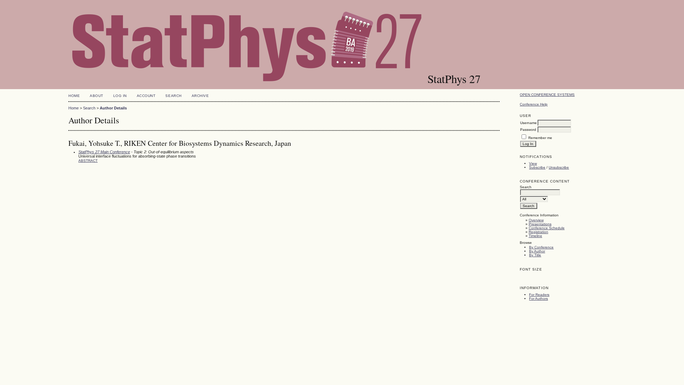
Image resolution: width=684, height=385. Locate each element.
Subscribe (537, 167)
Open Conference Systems (547, 95)
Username (528, 123)
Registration (538, 232)
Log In (120, 96)
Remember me (540, 138)
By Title (535, 255)
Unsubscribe (559, 167)
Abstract (88, 161)
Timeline (535, 236)
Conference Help (534, 104)
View (533, 163)
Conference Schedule (547, 228)
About (96, 96)
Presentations (540, 224)
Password (528, 130)
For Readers (539, 295)
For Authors (538, 299)
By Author (537, 251)
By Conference (541, 247)
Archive (200, 96)
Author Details (113, 108)
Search (173, 96)
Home (74, 96)
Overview (536, 220)
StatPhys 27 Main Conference (104, 152)
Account (146, 96)
